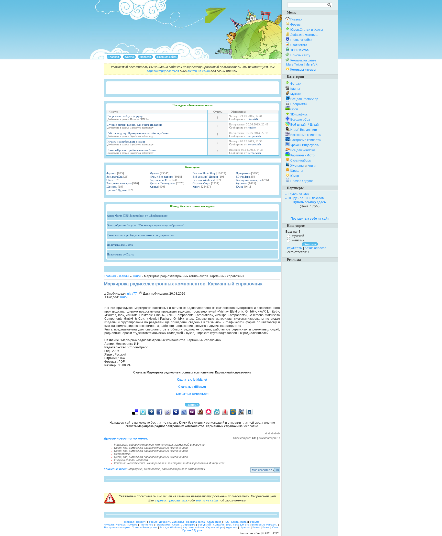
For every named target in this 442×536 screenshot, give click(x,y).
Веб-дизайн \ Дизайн (205, 176)
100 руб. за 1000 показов (305, 198)
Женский (298, 240)
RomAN (253, 119)
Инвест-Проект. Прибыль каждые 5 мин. (132, 150)
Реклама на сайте (303, 60)
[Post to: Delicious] (135, 411)
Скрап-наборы (201, 183)
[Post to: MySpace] (176, 411)
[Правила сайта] (166, 56)
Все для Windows (203, 179)
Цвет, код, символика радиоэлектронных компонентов (151, 447)
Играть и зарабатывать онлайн (126, 141)
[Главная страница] (114, 56)
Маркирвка (135, 468)
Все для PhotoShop (204, 173)
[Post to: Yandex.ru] (225, 411)
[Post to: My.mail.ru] (233, 411)
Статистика (298, 45)
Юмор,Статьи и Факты (306, 29)
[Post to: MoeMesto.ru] (217, 411)
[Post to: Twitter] (143, 411)
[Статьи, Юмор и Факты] (145, 56)
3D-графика (243, 176)
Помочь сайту (300, 55)
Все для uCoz (114, 176)
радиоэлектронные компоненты (183, 468)
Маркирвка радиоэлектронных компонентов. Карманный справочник (159, 444)
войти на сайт (198, 71)
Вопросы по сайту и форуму (125, 116)
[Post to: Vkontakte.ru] (249, 411)
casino (252, 127)
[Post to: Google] (167, 411)
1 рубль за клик (298, 194)
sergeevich (254, 135)
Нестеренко (122, 453)
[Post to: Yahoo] (192, 411)
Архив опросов (315, 248)
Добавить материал (304, 35)
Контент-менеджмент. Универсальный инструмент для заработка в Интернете (169, 463)
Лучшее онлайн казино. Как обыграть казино (134, 124)
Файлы (124, 276)
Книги (196, 186)
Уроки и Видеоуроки (162, 183)
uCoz (257, 533)
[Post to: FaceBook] (159, 411)
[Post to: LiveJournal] (241, 411)
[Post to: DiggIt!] (151, 411)
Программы (243, 173)
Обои (109, 179)
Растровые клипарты (118, 183)
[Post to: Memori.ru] (208, 411)
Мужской (298, 236)
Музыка (154, 173)
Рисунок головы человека (131, 460)
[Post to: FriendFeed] (184, 411)
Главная (110, 276)
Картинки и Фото (160, 179)
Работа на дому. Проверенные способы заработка (138, 133)
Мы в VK (311, 64)
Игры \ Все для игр (161, 176)
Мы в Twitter (294, 64)
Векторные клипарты (248, 179)
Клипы (154, 186)
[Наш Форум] (129, 56)
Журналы (241, 183)
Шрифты (111, 186)
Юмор (240, 186)
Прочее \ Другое (116, 189)
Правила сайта (301, 40)
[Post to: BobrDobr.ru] (200, 411)
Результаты (293, 248)
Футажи (111, 173)
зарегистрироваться (163, 71)
